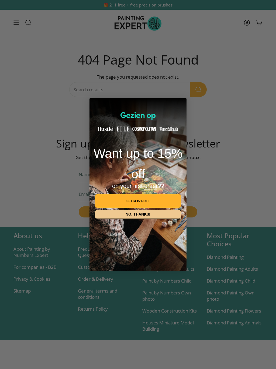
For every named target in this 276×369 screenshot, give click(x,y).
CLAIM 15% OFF (138, 201)
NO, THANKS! (138, 214)
